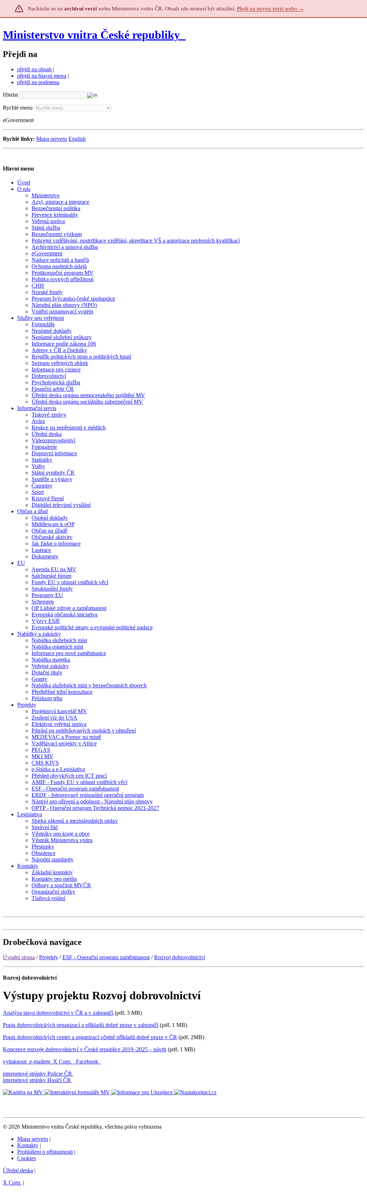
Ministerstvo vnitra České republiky (91, 34)
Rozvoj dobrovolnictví (179, 957)
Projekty (48, 957)
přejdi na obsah (34, 69)
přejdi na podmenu (38, 82)
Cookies (26, 1158)
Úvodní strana (19, 957)
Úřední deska (18, 1170)
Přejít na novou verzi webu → (270, 8)
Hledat (10, 95)
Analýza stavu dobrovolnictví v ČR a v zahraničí (58, 1013)
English (77, 139)
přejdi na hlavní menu (41, 76)
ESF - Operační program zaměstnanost (106, 957)
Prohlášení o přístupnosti (45, 1152)
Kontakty (27, 1145)
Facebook (88, 1061)
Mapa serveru (51, 139)
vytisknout (15, 1061)
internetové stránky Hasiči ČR (37, 1080)
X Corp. (63, 1061)
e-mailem (39, 1061)
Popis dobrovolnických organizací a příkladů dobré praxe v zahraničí (80, 1025)
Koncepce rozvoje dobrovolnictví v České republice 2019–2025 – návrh (84, 1049)
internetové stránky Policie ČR (37, 1074)
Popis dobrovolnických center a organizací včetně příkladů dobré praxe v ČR (90, 1037)
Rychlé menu (18, 108)
